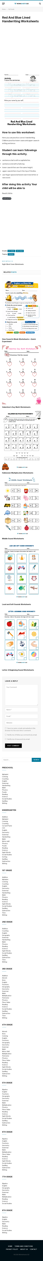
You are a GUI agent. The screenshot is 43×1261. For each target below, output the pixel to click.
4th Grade (7, 1025)
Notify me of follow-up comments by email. (22, 735)
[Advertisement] (21, 47)
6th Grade (7, 1132)
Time (4, 913)
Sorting (4, 857)
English (4, 781)
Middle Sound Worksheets (13, 539)
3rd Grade (7, 969)
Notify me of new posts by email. (18, 739)
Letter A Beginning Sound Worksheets (18, 670)
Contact (33, 1249)
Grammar (5, 783)
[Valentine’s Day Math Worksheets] (21, 374)
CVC (3, 828)
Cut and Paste (7, 826)
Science (5, 796)
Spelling (5, 801)
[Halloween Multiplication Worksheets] (21, 440)
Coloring (5, 776)
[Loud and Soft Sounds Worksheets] (21, 572)
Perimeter (5, 998)
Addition (5, 817)
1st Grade (11, 251)
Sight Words (6, 852)
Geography (6, 935)
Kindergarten (9, 810)
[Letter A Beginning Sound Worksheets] (21, 637)
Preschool (7, 768)
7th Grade (7, 1177)
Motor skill (5, 841)
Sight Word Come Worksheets (13, 264)
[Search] (40, 3)
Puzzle (4, 792)
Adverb (4, 978)
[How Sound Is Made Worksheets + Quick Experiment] (21, 306)
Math (4, 788)
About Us (24, 1249)
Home (10, 1246)
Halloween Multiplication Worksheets (17, 473)
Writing (4, 803)
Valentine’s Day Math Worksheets (16, 407)
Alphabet (5, 774)
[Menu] (3, 3)
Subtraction (6, 861)
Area (3, 980)
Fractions (5, 984)
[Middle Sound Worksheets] (21, 506)
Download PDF (6, 198)
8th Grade (7, 1210)
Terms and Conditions (24, 1246)
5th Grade (7, 1083)
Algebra (5, 1089)
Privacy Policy (12, 1249)
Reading (5, 794)
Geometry (5, 832)
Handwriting (6, 785)
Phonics (5, 790)
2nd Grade (20, 251)
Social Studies (7, 799)
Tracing (11, 254)
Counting (5, 779)
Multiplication (6, 996)
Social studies (7, 1069)
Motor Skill (5, 1051)
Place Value (6, 1002)
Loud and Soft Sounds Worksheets (16, 604)
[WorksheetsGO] (21, 3)
